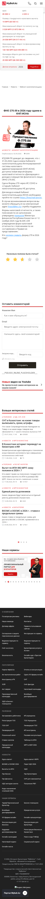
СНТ (25, 679)
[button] (18, 542)
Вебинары (28, 616)
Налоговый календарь (32, 689)
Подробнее (34, 67)
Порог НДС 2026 (30, 764)
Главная (5, 87)
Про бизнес (6, 774)
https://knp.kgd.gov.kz (31, 197)
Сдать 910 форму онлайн (33, 675)
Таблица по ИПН (30, 740)
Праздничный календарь (7, 746)
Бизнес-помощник (31, 803)
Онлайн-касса (7, 847)
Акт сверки (6, 689)
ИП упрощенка (29, 716)
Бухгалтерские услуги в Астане (33, 649)
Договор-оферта (8, 626)
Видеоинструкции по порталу (32, 642)
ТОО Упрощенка (30, 720)
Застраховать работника (11, 716)
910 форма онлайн (9, 817)
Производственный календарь (9, 695)
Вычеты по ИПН (8, 769)
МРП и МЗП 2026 (30, 745)
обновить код (9, 359)
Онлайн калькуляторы (32, 817)
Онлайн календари (9, 837)
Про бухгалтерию (30, 774)
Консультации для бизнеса (9, 823)
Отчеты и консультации (33, 670)
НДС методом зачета (10, 784)
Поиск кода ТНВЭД (31, 837)
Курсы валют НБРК (31, 759)
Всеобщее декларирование (30, 695)
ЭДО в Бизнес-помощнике (7, 702)
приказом (19, 215)
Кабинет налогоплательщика (31, 87)
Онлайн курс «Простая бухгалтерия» (32, 656)
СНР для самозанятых (32, 779)
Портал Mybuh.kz (8, 670)
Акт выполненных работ (11, 675)
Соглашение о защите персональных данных (11, 635)
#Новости (6, 150)
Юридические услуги (32, 810)
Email (4, 321)
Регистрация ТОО (8, 720)
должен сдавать (14, 235)
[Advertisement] (22, 99)
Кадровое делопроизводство (9, 831)
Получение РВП (30, 784)
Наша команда (7, 621)
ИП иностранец (30, 730)
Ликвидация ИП (8, 730)
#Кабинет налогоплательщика (25, 150)
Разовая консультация (32, 735)
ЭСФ (3, 684)
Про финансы (7, 779)
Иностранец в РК (8, 679)
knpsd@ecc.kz (15, 206)
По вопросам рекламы (10, 616)
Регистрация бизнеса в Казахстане (33, 831)
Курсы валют (7, 759)
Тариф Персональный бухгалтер (10, 804)
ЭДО (26, 769)
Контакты (27, 621)
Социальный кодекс (32, 842)
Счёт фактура (29, 684)
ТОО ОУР (5, 725)
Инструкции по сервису (33, 633)
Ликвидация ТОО (30, 725)
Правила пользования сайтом (32, 627)
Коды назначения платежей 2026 (9, 790)
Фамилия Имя (8, 310)
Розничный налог (9, 735)
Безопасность (7, 655)
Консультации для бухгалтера (31, 823)
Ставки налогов (8, 740)
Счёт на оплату (7, 648)
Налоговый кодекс (9, 842)
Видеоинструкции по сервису (10, 642)
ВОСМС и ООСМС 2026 (10, 764)
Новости (14, 87)
